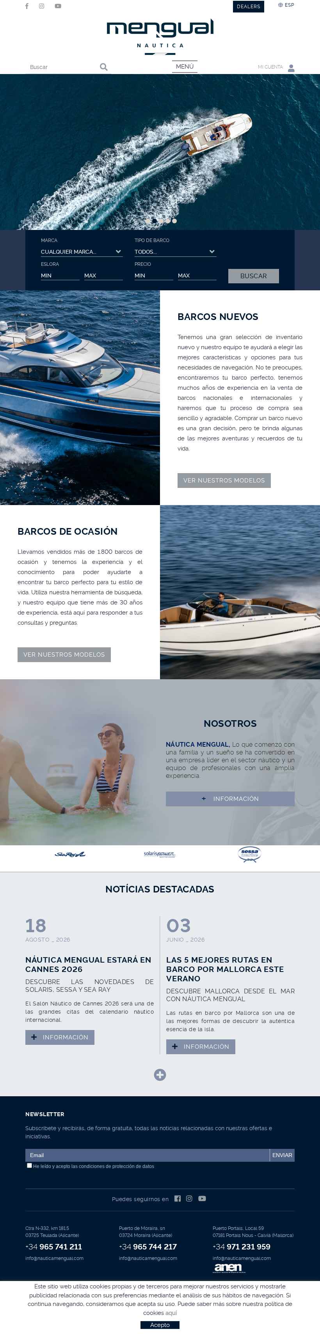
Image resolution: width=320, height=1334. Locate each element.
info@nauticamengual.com (54, 1258)
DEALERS (248, 6)
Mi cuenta (271, 67)
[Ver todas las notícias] (160, 1075)
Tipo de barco (152, 240)
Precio (143, 264)
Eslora (50, 264)
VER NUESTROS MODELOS (224, 480)
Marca (49, 240)
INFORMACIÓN (230, 799)
